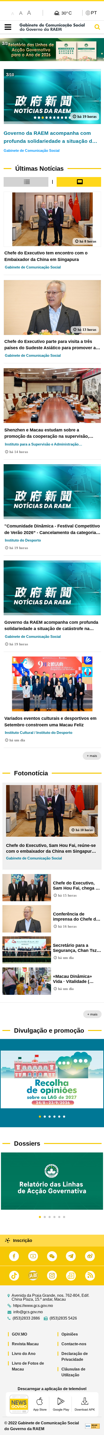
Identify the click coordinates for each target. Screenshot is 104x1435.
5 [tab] (59, 1116)
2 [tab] (44, 1116)
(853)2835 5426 (63, 1318)
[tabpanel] (52, 1079)
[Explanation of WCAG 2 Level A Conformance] (92, 1426)
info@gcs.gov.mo (28, 1312)
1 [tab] (39, 1116)
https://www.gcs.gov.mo (33, 1306)
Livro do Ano (24, 1354)
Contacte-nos (73, 1344)
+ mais (92, 756)
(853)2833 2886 (26, 1318)
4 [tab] (54, 1116)
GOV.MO (19, 1334)
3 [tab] (49, 1116)
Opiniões (69, 1334)
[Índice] (7, 27)
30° (66, 13)
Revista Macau (25, 1344)
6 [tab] (64, 1116)
